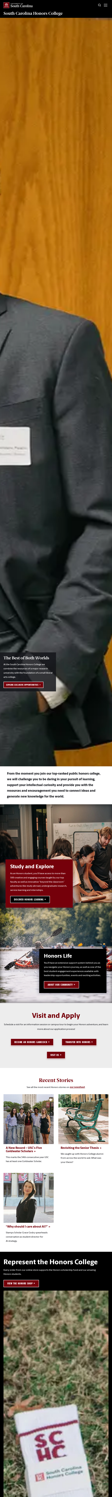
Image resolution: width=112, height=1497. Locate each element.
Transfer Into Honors (77, 1042)
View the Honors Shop (20, 1283)
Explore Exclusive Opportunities (22, 684)
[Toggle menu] (105, 5)
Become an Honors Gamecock (30, 1042)
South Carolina (33, 13)
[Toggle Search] (99, 5)
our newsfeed (77, 1087)
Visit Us (54, 1055)
